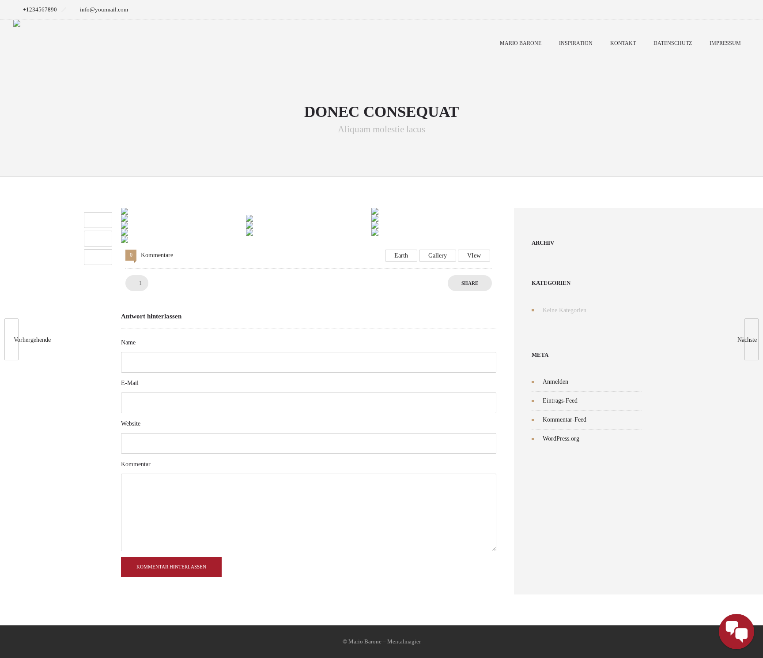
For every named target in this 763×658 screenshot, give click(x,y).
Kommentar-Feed (564, 419)
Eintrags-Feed (560, 400)
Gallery (437, 255)
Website (130, 423)
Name (128, 342)
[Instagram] (740, 9)
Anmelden (555, 381)
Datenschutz (672, 43)
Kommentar (136, 464)
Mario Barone (520, 43)
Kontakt (623, 43)
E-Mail (130, 383)
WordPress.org (561, 438)
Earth (401, 255)
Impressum (725, 43)
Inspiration (576, 43)
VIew (474, 255)
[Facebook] (720, 9)
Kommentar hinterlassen (171, 566)
